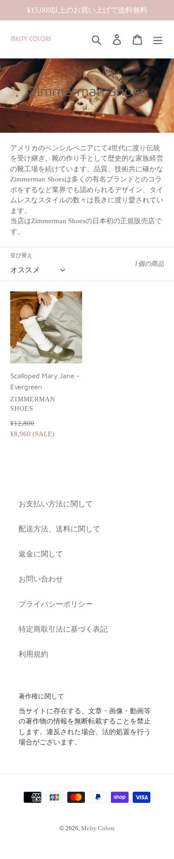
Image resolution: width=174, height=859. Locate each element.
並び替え (21, 255)
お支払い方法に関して (56, 504)
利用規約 (33, 654)
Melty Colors (98, 828)
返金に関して (41, 554)
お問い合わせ (41, 579)
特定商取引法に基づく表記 (63, 629)
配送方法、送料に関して (59, 529)
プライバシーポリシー (56, 604)
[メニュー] (158, 39)
